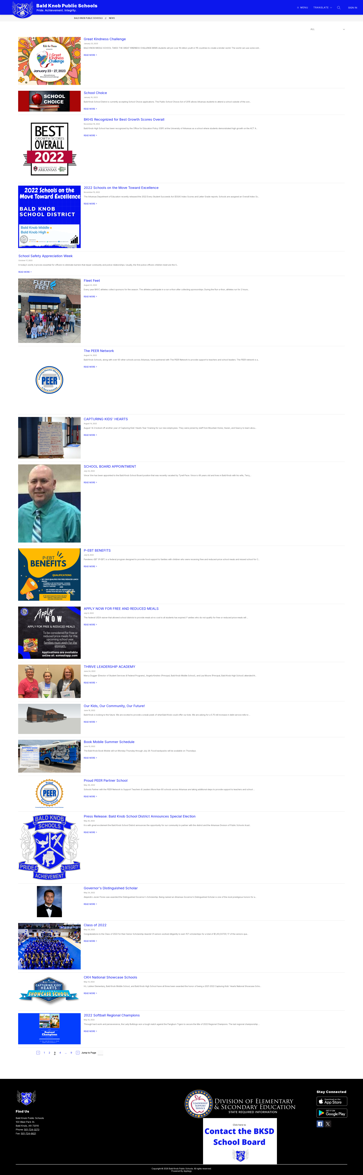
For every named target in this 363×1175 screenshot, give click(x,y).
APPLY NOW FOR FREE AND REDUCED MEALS (121, 609)
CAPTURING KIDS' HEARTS (106, 419)
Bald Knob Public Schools (88, 18)
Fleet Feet (92, 280)
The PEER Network (99, 351)
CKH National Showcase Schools (110, 977)
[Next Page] (77, 1052)
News (112, 18)
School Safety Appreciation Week (45, 256)
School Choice (95, 93)
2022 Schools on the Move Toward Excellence (121, 188)
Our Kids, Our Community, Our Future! (114, 706)
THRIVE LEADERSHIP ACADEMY (109, 667)
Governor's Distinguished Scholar (111, 888)
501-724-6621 (28, 1133)
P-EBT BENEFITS (97, 550)
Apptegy (188, 1171)
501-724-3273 (31, 1129)
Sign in (352, 7)
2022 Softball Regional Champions (112, 1015)
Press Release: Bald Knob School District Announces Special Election (140, 816)
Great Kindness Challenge (105, 39)
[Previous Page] (38, 1052)
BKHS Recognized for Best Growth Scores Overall (124, 119)
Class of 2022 (95, 925)
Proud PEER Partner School (105, 780)
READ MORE (90, 55)
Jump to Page (88, 1052)
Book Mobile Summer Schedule (109, 742)
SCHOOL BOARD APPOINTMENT (110, 466)
